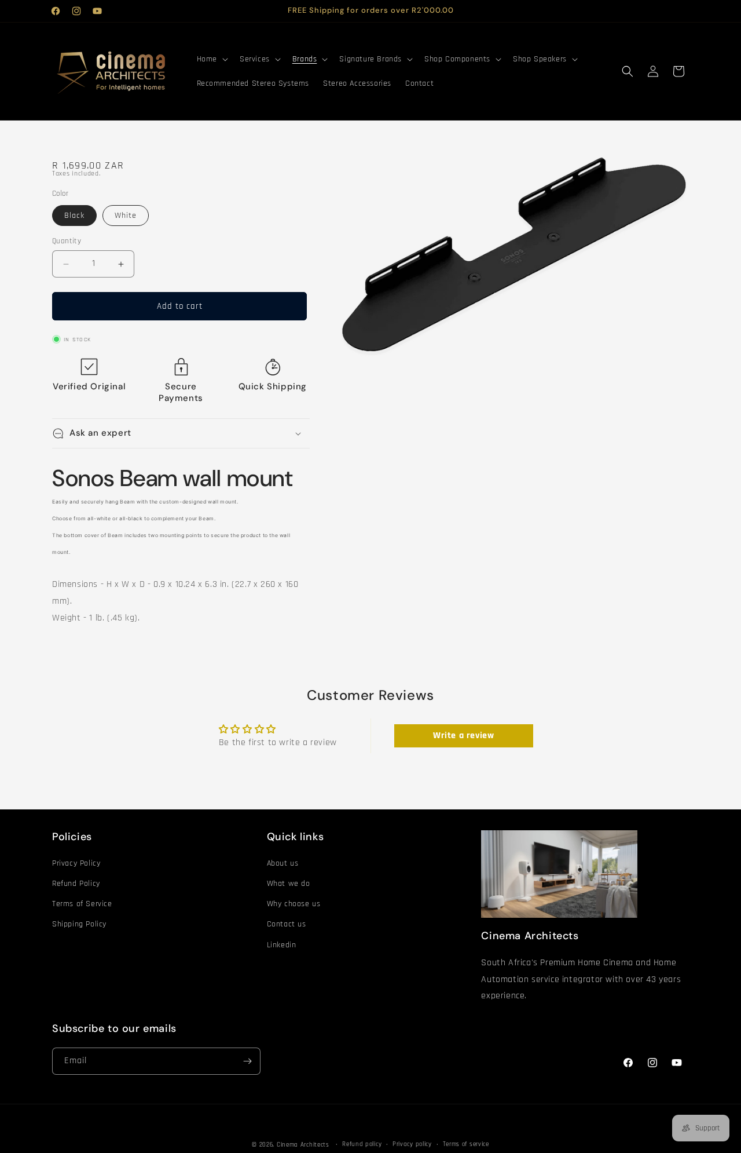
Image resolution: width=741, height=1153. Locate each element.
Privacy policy (412, 1144)
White (126, 215)
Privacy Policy (76, 863)
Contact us (286, 924)
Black (74, 215)
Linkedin (281, 945)
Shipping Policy (79, 924)
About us (283, 863)
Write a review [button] (463, 735)
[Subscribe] (247, 1061)
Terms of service (466, 1144)
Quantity (66, 241)
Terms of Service (82, 904)
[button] (211, 59)
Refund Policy (76, 883)
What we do (288, 883)
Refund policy (361, 1144)
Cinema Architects (303, 1145)
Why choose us (294, 904)
